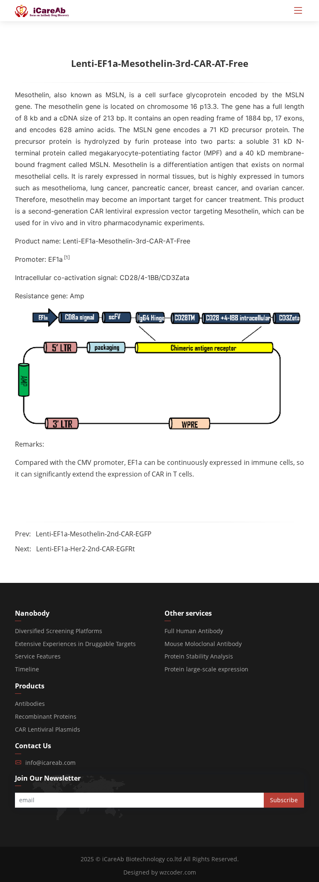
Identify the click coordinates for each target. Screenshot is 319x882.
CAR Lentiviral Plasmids (47, 729)
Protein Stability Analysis (198, 656)
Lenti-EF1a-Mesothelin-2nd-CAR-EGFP (94, 533)
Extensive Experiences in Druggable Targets (75, 644)
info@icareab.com (50, 763)
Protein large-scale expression (206, 669)
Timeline (27, 669)
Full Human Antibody (193, 631)
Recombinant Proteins (45, 716)
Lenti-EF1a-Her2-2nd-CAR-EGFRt (85, 548)
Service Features (38, 656)
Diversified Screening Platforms (58, 631)
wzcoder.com (178, 872)
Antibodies (30, 704)
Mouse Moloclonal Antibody (203, 644)
